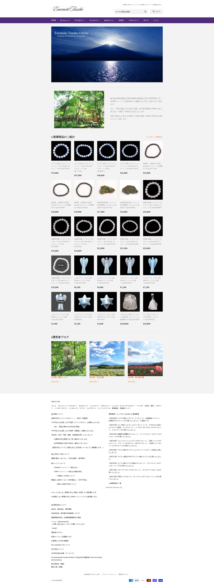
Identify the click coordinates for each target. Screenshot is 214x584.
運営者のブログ (123, 574)
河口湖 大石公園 (97, 377)
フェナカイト (94, 20)
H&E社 (121, 20)
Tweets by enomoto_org (113, 487)
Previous (56, 54)
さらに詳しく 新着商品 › (154, 137)
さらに (155, 20)
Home (53, 20)
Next (157, 54)
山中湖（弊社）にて (59, 377)
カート (157, 11)
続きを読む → (56, 381)
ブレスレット (64, 20)
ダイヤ (145, 20)
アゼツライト (133, 20)
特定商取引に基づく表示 (92, 574)
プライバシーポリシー (109, 574)
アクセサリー (79, 20)
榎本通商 (59, 580)
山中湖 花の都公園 (136, 377)
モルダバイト (109, 20)
